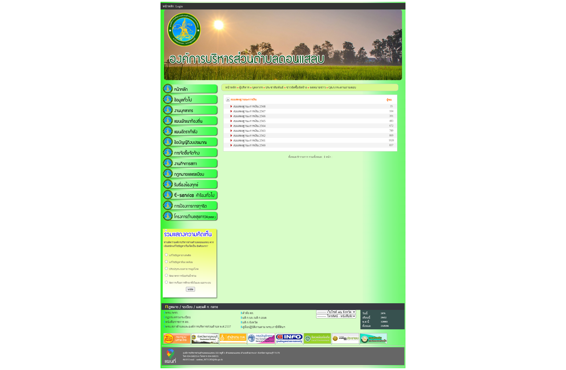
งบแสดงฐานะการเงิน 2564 (249, 126)
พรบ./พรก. (171, 312)
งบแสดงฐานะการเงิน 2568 (249, 106)
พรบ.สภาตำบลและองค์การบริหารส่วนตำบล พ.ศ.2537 (198, 326)
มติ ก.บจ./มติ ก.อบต (254, 317)
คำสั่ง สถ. (248, 313)
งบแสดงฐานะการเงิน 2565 (249, 121)
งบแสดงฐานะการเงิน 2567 (249, 111)
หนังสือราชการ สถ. (177, 322)
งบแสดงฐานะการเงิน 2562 (249, 135)
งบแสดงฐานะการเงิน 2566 (249, 116)
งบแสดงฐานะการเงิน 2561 (249, 140)
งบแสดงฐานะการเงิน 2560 (249, 145)
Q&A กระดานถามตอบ (342, 87)
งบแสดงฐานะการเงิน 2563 (249, 130)
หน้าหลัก (230, 87)
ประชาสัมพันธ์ (274, 87)
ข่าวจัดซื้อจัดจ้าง (296, 87)
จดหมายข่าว (318, 87)
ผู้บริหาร (244, 87)
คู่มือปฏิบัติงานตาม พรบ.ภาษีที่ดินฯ (263, 327)
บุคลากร (257, 87)
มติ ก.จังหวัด (250, 322)
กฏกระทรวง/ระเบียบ (178, 317)
